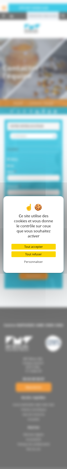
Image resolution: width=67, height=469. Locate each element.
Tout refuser (33, 254)
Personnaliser (33, 262)
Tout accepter (33, 247)
